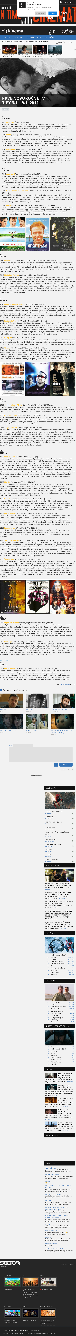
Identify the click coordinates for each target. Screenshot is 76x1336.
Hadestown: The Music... (59, 1007)
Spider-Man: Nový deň (58, 955)
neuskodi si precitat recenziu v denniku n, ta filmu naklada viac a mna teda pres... (58, 1197)
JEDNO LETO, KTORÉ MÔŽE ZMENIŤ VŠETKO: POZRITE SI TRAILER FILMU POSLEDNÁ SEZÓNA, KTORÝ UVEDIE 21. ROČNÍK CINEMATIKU (59, 925)
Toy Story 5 (55, 1009)
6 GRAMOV (4, 710)
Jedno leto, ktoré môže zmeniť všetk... (24, 55)
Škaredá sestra (56, 1058)
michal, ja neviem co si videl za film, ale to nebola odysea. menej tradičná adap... (57, 1227)
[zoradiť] (72, 769)
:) (56, 765)
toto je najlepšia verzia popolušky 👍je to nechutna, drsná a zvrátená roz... (57, 1233)
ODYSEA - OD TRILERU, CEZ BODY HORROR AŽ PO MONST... (57, 1217)
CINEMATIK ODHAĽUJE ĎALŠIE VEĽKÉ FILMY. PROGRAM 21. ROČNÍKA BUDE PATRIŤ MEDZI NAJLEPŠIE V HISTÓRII (58, 885)
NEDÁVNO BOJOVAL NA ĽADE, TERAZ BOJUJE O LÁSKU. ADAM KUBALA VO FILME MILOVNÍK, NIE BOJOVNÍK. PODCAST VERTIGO (58, 895)
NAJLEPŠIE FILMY (31, 42)
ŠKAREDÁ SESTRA (51, 1231)
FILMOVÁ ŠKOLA (12, 42)
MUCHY (29, 710)
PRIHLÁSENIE (68, 2)
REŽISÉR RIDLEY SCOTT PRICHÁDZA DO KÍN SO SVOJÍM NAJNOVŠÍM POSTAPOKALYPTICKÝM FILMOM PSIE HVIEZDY (59, 905)
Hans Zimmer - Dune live (30, 1320)
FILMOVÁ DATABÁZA (45, 37)
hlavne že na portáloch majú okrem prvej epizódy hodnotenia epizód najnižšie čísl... (58, 1212)
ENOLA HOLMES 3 (52, 860)
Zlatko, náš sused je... (58, 1060)
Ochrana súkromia (8, 1330)
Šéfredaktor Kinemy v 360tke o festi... (40, 55)
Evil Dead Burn (56, 1013)
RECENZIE (19, 37)
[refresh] (68, 769)
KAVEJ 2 (48, 1237)
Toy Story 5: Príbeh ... (58, 968)
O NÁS (69, 42)
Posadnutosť (55, 972)
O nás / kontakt (35, 1330)
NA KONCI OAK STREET (8, 730)
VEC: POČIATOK (50, 1168)
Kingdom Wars (9, 1289)
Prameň (53, 1064)
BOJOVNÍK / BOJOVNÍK (61, 710)
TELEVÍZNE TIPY (44, 42)
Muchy (53, 1053)
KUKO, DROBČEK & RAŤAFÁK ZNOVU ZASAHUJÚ (61, 731)
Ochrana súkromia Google (22, 1330)
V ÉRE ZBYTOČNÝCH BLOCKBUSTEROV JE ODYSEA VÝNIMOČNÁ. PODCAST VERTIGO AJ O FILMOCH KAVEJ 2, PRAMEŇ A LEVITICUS (59, 1126)
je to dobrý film (49, 1245)
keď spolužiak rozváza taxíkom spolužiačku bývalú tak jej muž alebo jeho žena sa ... (58, 1240)
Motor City (54, 1020)
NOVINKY (9, 37)
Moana (53, 1005)
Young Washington (57, 1018)
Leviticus (54, 1051)
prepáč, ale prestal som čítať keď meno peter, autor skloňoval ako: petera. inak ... (59, 1251)
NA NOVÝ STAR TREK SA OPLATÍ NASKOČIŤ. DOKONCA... (56, 1208)
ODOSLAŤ (66, 765)
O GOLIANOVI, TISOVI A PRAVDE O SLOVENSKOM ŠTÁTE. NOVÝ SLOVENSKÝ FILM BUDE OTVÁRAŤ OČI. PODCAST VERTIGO (59, 1102)
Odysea (53, 957)
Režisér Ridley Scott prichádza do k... (54, 55)
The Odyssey (55, 1002)
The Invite (54, 1015)
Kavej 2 (53, 959)
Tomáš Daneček (65, 684)
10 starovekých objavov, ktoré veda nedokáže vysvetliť (47, 1321)
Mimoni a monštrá (57, 961)
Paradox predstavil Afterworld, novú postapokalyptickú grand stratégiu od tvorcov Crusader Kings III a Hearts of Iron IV (30, 1293)
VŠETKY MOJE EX (51, 1243)
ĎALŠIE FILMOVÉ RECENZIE (15, 690)
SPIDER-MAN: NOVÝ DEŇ (54, 812)
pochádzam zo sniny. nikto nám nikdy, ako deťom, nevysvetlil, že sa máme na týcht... (58, 1203)
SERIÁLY (22, 42)
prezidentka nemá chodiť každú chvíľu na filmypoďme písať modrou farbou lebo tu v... (58, 1170)
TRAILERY (30, 37)
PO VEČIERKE (50, 827)
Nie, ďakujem (40, 13)
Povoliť (52, 13)
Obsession (54, 1022)
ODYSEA (48, 1224)
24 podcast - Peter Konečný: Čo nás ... (8, 55)
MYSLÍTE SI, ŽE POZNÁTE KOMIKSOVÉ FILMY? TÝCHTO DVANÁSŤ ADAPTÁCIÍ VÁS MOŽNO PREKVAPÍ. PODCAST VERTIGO (59, 1114)
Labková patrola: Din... (58, 964)
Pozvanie (54, 974)
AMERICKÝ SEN (31, 730)
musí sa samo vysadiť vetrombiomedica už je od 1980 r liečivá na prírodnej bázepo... (58, 1190)
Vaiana (53, 966)
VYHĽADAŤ (59, 42)
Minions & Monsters (57, 1011)
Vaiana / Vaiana (56, 1062)
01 (63, 770)
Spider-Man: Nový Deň (58, 1049)
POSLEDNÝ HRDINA (52, 1174)
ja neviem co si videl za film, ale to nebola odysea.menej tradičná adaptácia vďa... (57, 1220)
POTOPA (48, 1201)
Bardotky (54, 970)
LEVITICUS (49, 817)
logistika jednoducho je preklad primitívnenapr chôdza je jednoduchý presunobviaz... (59, 1177)
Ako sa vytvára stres (46, 1289)
